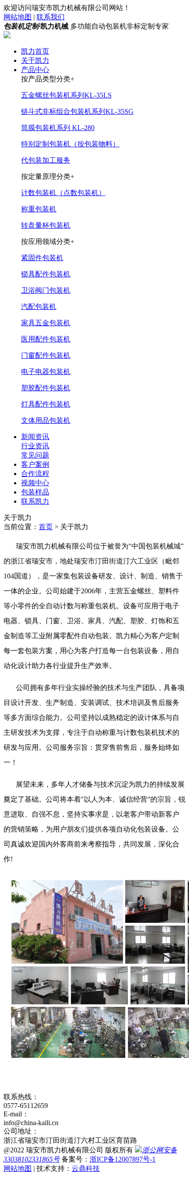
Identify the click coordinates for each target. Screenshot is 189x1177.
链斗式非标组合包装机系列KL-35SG (77, 111)
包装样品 (35, 492)
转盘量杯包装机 (45, 225)
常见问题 (35, 455)
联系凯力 (35, 501)
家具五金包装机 (45, 323)
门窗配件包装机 (45, 355)
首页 (46, 526)
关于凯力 (35, 60)
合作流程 (35, 473)
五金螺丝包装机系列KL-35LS (66, 95)
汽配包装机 (38, 306)
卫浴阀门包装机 (45, 290)
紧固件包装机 (42, 258)
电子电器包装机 (45, 371)
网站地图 (18, 17)
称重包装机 (38, 209)
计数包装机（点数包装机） (63, 192)
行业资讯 (35, 446)
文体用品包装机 (45, 420)
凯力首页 (35, 51)
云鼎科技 (86, 1168)
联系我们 (50, 17)
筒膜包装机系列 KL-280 (57, 127)
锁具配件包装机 (45, 274)
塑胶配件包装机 (45, 388)
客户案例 (35, 464)
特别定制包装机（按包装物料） (70, 144)
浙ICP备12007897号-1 (123, 1159)
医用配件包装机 (45, 339)
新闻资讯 (35, 436)
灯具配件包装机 (45, 404)
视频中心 (35, 483)
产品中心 (35, 69)
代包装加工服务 (45, 160)
